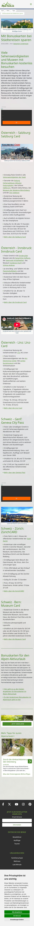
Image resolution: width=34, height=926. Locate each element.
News (8, 10)
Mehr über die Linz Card (13, 408)
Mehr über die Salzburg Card (15, 237)
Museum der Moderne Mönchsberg (16, 190)
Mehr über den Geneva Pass (14, 472)
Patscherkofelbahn (10, 271)
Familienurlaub (17, 858)
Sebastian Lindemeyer (20, 44)
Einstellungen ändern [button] (17, 919)
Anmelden (17, 825)
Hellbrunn (7, 188)
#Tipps (28, 774)
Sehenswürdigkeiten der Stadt (14, 177)
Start (2, 10)
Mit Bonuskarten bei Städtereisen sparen (12, 13)
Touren (17, 844)
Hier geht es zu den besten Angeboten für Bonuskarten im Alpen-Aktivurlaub (14, 691)
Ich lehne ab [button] (17, 916)
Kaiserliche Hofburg (22, 258)
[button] (30, 761)
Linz (18, 352)
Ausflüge (17, 840)
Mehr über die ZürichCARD (14, 591)
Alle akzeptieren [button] (17, 912)
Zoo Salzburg (14, 193)
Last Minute (17, 864)
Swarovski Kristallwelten (15, 260)
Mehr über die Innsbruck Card (15, 302)
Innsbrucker (23, 256)
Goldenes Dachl (16, 263)
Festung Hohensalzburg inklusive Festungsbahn (12, 182)
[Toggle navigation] (31, 4)
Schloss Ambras (9, 265)
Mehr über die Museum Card (15, 639)
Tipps (13, 10)
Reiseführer (17, 837)
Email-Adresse (17, 817)
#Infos (23, 774)
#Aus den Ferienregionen (11, 774)
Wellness (17, 861)
